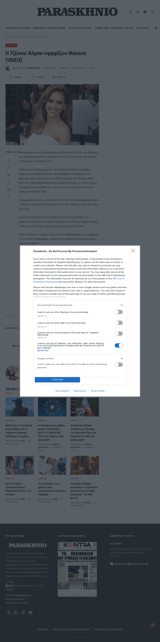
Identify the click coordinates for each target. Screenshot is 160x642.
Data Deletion (62, 391)
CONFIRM (57, 379)
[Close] (134, 251)
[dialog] (80, 321)
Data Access (80, 391)
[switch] (119, 312)
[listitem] (80, 305)
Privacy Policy (98, 391)
